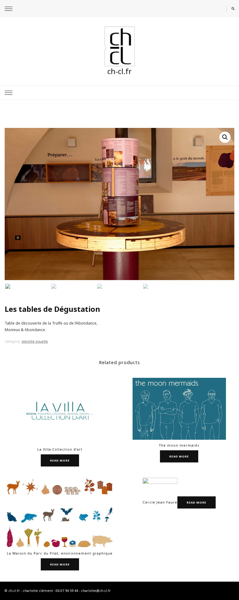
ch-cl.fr (119, 71)
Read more (60, 460)
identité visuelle (34, 341)
